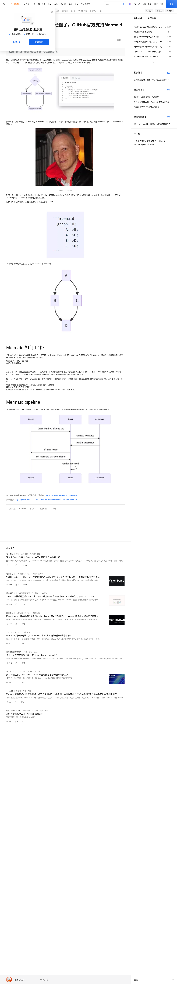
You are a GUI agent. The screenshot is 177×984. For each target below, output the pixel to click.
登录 (171, 4)
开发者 (53, 509)
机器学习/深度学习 (23, 593)
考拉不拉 (9, 554)
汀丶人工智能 (11, 671)
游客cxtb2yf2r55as (13, 710)
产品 (34, 4)
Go (46, 710)
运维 (14, 632)
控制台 (155, 4)
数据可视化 (44, 509)
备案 (149, 4)
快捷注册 (16, 42)
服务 (76, 4)
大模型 (26, 4)
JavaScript (22, 509)
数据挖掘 (36, 612)
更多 (169, 72)
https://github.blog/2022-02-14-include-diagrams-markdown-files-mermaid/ (46, 499)
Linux (36, 652)
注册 (162, 4)
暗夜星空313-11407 (13, 652)
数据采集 (26, 710)
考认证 (72, 11)
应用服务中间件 (38, 710)
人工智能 (24, 554)
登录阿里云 (39, 42)
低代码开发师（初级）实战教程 (147, 96)
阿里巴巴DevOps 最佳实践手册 (146, 106)
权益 (50, 4)
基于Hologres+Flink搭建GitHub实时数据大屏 (152, 124)
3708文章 (44, 979)
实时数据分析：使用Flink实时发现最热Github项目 (152, 79)
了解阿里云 (85, 4)
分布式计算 (32, 671)
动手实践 (56, 11)
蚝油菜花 (9, 573)
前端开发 (33, 509)
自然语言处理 (35, 554)
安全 (20, 632)
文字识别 (27, 573)
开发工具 (26, 632)
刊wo (8, 632)
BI (39, 671)
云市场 (63, 4)
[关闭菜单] (4, 4)
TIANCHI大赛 (82, 11)
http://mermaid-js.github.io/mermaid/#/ (61, 495)
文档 (144, 4)
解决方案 (41, 4)
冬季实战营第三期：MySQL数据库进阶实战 (151, 101)
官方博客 (65, 11)
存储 (17, 554)
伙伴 (70, 4)
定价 (56, 4)
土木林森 (9, 691)
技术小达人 (20, 979)
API (29, 691)
